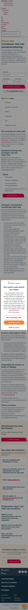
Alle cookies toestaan (14, 322)
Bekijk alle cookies (14, 327)
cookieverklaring (15, 312)
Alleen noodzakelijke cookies (14, 317)
